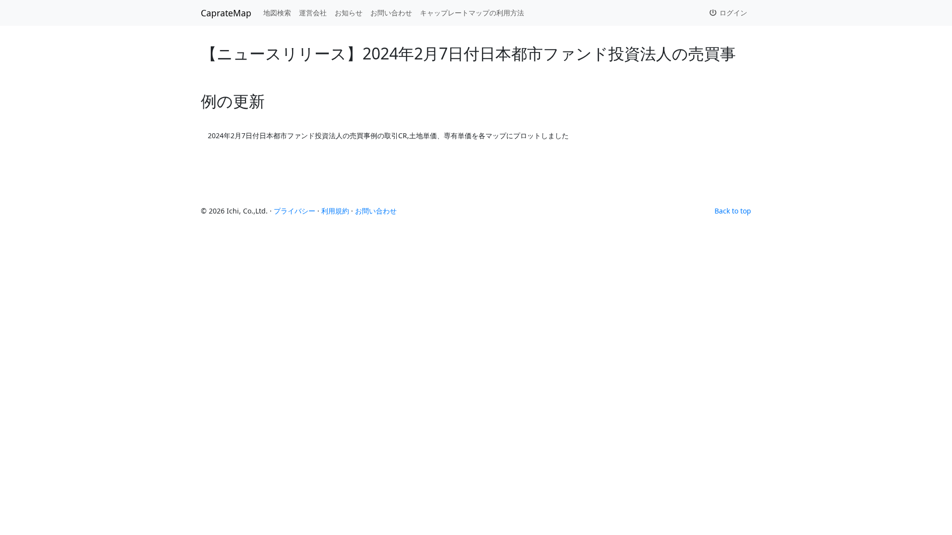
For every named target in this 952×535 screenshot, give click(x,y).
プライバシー (294, 210)
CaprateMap (226, 13)
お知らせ (348, 12)
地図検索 (277, 12)
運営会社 (313, 12)
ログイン (732, 12)
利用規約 (335, 210)
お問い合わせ (391, 12)
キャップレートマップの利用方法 (472, 12)
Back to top (732, 210)
